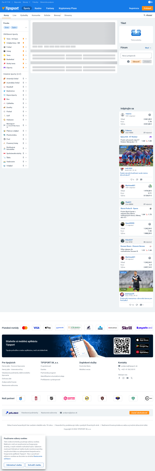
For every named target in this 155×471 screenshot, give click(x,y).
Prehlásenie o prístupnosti (50, 379)
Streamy (68, 15)
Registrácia (134, 8)
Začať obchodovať (139, 412)
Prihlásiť (147, 8)
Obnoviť (136, 61)
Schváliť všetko (34, 465)
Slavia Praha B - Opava (129, 208)
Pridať (147, 61)
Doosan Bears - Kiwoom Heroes (133, 246)
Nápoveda (17, 2)
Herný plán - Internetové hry (12, 369)
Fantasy (50, 8)
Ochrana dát (6, 378)
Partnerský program (48, 373)
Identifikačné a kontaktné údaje (52, 376)
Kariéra (43, 369)
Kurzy (6, 15)
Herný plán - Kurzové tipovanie (13, 366)
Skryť (147, 48)
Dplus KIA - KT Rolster (129, 137)
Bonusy (57, 15)
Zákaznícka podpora (47, 2)
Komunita (36, 15)
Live (14, 15)
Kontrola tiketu (85, 366)
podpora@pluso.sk (70, 412)
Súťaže (47, 15)
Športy (27, 8)
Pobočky (35, 2)
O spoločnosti (46, 366)
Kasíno (38, 8)
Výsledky (24, 15)
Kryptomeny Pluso (68, 8)
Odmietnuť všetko (14, 465)
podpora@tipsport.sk (129, 366)
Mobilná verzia (84, 369)
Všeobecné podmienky (29, 412)
